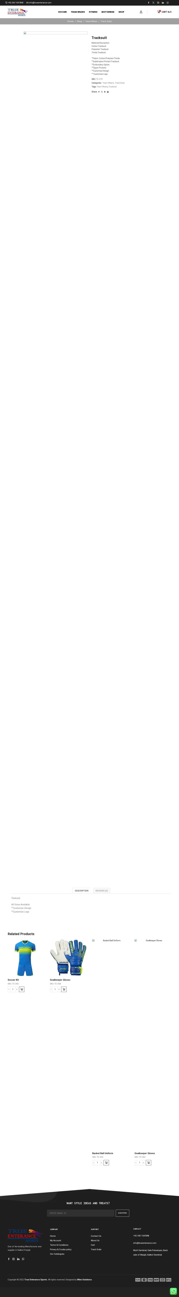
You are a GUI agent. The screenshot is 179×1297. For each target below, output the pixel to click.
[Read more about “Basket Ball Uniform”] (106, 1162)
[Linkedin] (163, 3)
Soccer (62, 12)
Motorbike (108, 12)
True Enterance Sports (35, 1279)
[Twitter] (153, 3)
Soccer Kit (13, 980)
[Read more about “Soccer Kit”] (21, 989)
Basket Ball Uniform (102, 1153)
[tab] (81, 891)
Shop (121, 12)
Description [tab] (81, 890)
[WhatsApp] (168, 3)
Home (70, 21)
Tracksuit (113, 87)
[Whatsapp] (23, 1259)
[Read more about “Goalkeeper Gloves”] (64, 989)
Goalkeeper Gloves (60, 980)
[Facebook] (149, 3)
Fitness (93, 12)
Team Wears (78, 12)
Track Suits (106, 21)
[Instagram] (158, 3)
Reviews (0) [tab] (102, 890)
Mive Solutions (84, 1279)
